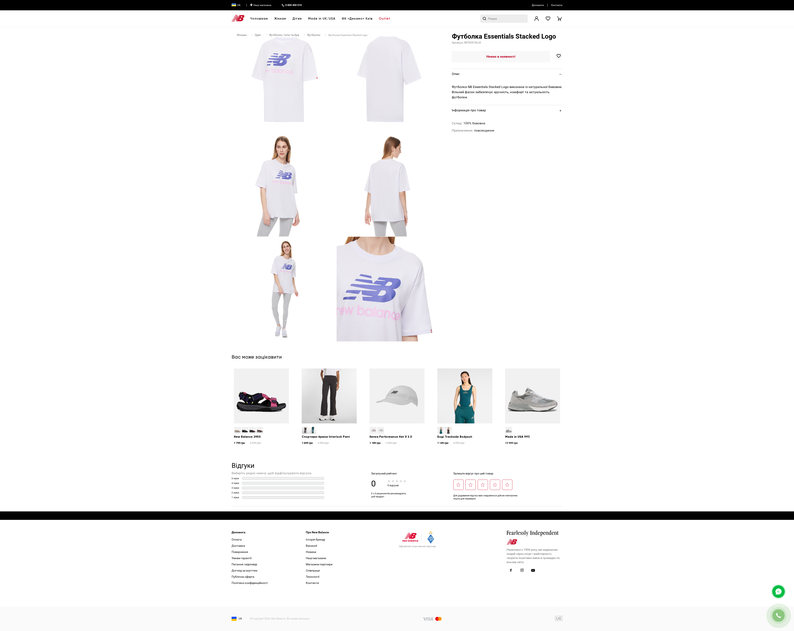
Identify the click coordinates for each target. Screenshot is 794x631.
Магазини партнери (319, 564)
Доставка (238, 545)
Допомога (538, 5)
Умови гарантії (241, 558)
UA (238, 5)
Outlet (384, 18)
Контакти (556, 5)
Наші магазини (262, 5)
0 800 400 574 (293, 5)
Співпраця (313, 570)
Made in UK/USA (321, 18)
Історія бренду (315, 539)
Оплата (237, 539)
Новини (311, 552)
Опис (455, 74)
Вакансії (311, 545)
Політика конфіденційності (250, 583)
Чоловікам (259, 18)
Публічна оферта (243, 576)
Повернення (240, 552)
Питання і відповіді (244, 564)
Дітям (297, 18)
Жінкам (280, 18)
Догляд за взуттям (244, 570)
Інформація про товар (469, 110)
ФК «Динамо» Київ (357, 18)
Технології (312, 576)
